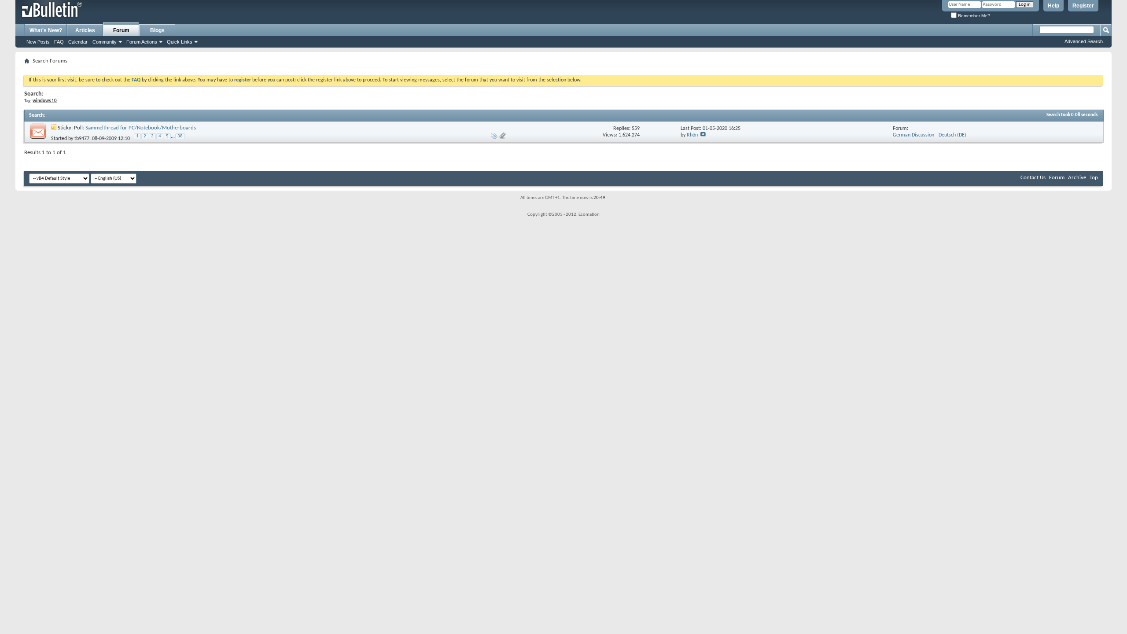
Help (1053, 6)
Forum (121, 30)
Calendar (78, 41)
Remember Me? (973, 15)
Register (1083, 6)
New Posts (38, 41)
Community (104, 41)
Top (1094, 178)
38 (180, 136)
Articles (85, 30)
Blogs (157, 30)
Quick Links (179, 41)
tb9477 (81, 138)
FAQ (59, 41)
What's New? (45, 30)
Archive (1077, 178)
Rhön (692, 135)
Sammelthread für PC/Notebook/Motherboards (140, 128)
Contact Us (1033, 178)
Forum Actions (141, 41)
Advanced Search (1083, 41)
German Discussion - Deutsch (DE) (929, 135)
